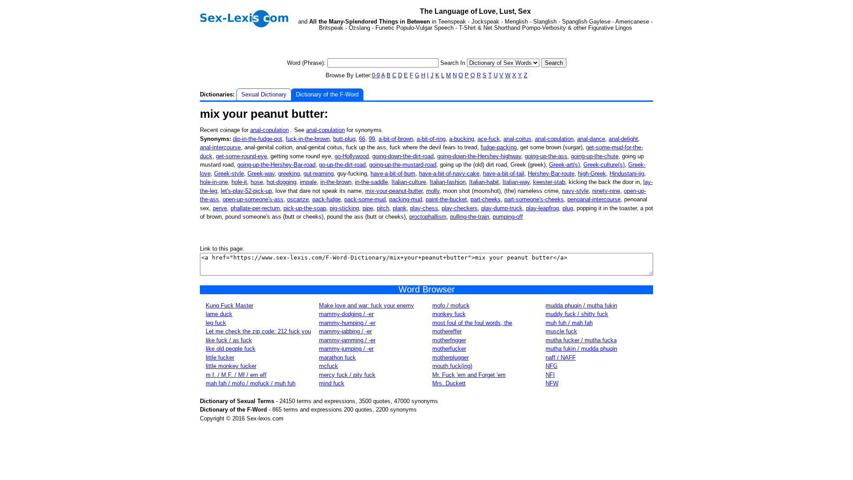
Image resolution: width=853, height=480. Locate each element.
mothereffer (447, 331)
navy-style (575, 191)
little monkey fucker (231, 366)
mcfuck (328, 366)
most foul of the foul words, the (472, 323)
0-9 (376, 75)
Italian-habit (484, 182)
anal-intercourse (220, 147)
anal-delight (623, 139)
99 (372, 139)
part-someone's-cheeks (534, 199)
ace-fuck (489, 139)
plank (400, 208)
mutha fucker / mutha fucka (581, 340)
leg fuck (216, 323)
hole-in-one (214, 182)
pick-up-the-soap (304, 208)
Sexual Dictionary (264, 94)
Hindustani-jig (627, 173)
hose (257, 182)
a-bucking (461, 139)
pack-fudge (326, 199)
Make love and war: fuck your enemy (366, 305)
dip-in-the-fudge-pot (257, 139)
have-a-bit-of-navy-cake (449, 173)
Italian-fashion (448, 182)
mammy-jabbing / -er (345, 331)
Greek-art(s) (564, 164)
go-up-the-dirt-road (342, 164)
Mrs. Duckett (449, 383)
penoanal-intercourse (594, 199)
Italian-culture (408, 182)
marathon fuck (337, 357)
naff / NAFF (561, 357)
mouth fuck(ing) (452, 366)
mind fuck (331, 383)
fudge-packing (499, 147)
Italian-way (516, 182)
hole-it (239, 182)
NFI (550, 375)
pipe (368, 208)
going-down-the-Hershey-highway (479, 156)
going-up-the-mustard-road (402, 164)
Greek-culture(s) (604, 164)
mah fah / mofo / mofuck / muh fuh (250, 383)
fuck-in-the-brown (308, 139)
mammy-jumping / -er (346, 348)
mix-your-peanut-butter (394, 191)
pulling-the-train (469, 216)
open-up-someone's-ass (253, 199)
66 (362, 139)
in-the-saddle (371, 182)
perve (220, 208)
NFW (552, 383)
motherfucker (449, 348)
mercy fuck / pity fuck (347, 375)
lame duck (219, 314)
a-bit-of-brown (396, 139)
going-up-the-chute (594, 156)
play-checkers (460, 208)
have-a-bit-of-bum (393, 173)
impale (308, 182)
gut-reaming (318, 173)
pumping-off (508, 216)
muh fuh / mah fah (569, 323)
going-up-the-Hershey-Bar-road (276, 164)
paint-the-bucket (446, 199)
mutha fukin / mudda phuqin (581, 348)
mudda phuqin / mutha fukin (581, 305)
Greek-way (261, 173)
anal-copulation (269, 130)
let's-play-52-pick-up (246, 191)
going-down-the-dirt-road (403, 156)
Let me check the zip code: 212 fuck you (258, 331)
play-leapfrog (542, 208)
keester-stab (549, 182)
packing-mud (405, 199)
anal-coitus (517, 139)
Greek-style (229, 173)
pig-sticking (344, 208)
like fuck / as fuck (229, 340)
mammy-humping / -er (347, 323)
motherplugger (450, 357)
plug (567, 208)
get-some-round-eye (241, 156)
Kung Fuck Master (229, 305)
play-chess (424, 208)
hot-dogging (281, 182)
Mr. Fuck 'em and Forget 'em (469, 375)
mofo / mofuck (451, 305)
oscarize (298, 199)
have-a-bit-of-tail (503, 173)
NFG (552, 366)
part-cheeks (485, 199)
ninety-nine (606, 191)
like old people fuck (230, 348)
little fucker (220, 357)
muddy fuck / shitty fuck (577, 314)
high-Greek (592, 173)
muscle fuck (561, 331)
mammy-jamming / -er (347, 340)
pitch (383, 208)
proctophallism (427, 216)
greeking (289, 173)
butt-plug (344, 139)
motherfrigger (449, 340)
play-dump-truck (501, 208)
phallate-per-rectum (255, 208)
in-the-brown (335, 182)
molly (432, 191)
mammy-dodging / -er (346, 314)
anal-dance (591, 139)
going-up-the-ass (546, 156)
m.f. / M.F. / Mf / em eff (236, 375)
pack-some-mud (365, 199)
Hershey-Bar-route (551, 173)
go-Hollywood (352, 156)
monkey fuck (449, 314)
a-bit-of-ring (431, 139)
